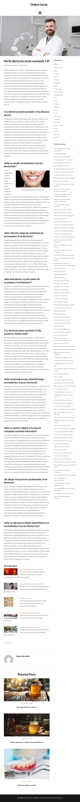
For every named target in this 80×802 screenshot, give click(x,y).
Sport (55, 113)
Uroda (56, 128)
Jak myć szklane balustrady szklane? (65, 428)
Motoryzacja (57, 89)
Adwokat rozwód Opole (61, 299)
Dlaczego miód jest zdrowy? (27, 707)
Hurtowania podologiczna (61, 317)
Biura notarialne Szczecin (61, 166)
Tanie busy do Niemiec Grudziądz (64, 228)
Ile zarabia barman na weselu (29, 627)
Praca (55, 98)
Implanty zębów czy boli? (27, 785)
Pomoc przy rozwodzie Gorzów (63, 434)
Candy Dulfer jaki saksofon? (62, 332)
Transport (57, 119)
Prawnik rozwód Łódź (60, 450)
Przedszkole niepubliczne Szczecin (64, 172)
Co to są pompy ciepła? (61, 389)
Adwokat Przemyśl (59, 271)
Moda (55, 86)
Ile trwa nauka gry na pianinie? (30, 613)
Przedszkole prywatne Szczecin (63, 360)
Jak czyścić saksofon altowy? (62, 320)
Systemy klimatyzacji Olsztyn (62, 400)
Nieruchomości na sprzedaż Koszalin (65, 386)
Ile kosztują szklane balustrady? (63, 431)
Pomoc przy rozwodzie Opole (63, 459)
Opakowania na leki (60, 154)
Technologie (58, 116)
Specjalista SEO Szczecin (61, 286)
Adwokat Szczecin (59, 268)
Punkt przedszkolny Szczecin (62, 392)
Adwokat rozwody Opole (61, 447)
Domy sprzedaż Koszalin (61, 374)
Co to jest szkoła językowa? (62, 406)
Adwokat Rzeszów (59, 277)
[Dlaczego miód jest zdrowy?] (27, 689)
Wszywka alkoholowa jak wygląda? (64, 305)
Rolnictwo (57, 107)
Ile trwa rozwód (25, 598)
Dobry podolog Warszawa (61, 329)
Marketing (57, 83)
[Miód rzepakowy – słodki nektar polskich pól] (27, 724)
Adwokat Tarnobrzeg (60, 274)
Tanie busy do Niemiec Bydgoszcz (64, 225)
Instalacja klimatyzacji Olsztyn (63, 308)
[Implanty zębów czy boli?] (27, 763)
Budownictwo (58, 67)
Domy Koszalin (58, 377)
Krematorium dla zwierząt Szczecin (64, 237)
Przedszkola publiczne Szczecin (63, 175)
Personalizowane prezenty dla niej (64, 493)
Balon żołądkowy (59, 326)
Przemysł (57, 104)
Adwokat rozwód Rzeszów (62, 292)
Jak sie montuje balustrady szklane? (64, 409)
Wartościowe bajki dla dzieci (62, 157)
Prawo (56, 101)
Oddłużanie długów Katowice (63, 357)
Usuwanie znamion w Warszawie (63, 215)
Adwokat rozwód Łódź (61, 296)
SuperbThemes (58, 798)
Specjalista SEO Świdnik (61, 283)
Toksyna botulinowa (60, 218)
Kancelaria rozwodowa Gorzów (63, 437)
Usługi (56, 131)
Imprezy (56, 80)
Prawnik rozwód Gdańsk (61, 443)
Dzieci (56, 70)
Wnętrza (56, 134)
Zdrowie (7, 642)
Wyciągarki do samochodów (62, 163)
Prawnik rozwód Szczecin (61, 456)
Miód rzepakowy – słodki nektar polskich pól (27, 742)
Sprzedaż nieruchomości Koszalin (64, 383)
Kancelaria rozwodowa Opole (63, 440)
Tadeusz (8, 65)
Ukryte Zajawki (58, 125)
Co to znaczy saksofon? (61, 335)
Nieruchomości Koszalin (61, 181)
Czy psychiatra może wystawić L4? (31, 584)
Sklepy (56, 110)
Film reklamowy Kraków (61, 302)
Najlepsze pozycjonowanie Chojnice (65, 346)
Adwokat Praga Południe (61, 280)
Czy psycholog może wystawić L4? (31, 569)
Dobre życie (39, 4)
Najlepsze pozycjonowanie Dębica (64, 349)
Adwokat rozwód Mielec (61, 289)
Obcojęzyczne (58, 95)
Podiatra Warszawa (60, 311)
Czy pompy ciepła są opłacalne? (63, 380)
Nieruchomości (58, 92)
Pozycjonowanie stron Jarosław (63, 160)
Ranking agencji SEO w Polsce (63, 209)
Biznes (56, 64)
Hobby (56, 77)
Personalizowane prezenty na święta (65, 462)
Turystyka (57, 122)
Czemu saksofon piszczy (61, 343)
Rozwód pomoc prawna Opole (63, 453)
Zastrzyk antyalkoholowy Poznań (64, 169)
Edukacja (56, 74)
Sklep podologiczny (60, 314)
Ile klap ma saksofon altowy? (62, 323)
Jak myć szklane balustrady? (62, 425)
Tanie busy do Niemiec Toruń (63, 221)
